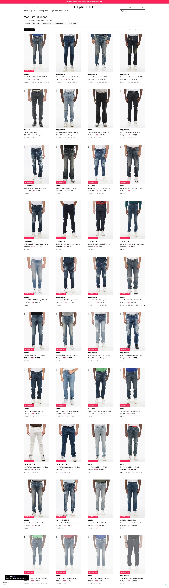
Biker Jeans (36, 23)
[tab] (26, 7)
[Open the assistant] (5, 583)
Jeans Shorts (47, 23)
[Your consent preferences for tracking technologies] (166, 585)
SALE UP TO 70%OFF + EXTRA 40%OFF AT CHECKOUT (80, 1)
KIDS (37, 7)
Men (30, 20)
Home (25, 20)
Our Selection (140, 30)
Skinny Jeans (72, 23)
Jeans (42, 20)
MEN (101, 1)
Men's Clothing (36, 20)
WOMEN (96, 1)
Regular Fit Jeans (59, 23)
